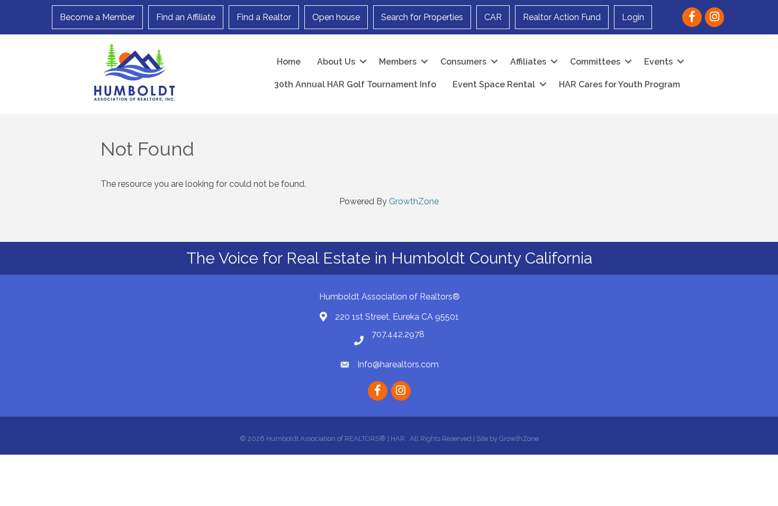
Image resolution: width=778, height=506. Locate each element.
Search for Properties (422, 17)
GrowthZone (414, 201)
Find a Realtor (264, 17)
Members (398, 62)
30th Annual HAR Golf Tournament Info (355, 84)
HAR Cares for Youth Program (619, 84)
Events (658, 62)
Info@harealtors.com (398, 364)
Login (633, 17)
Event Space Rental (494, 84)
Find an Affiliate (185, 17)
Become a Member (97, 17)
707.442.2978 (398, 334)
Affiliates (528, 62)
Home (289, 62)
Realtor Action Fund (562, 17)
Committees (595, 62)
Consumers (463, 62)
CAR (493, 17)
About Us (336, 62)
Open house (336, 17)
